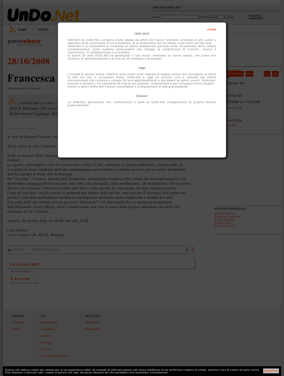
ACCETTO (271, 371)
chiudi (211, 29)
